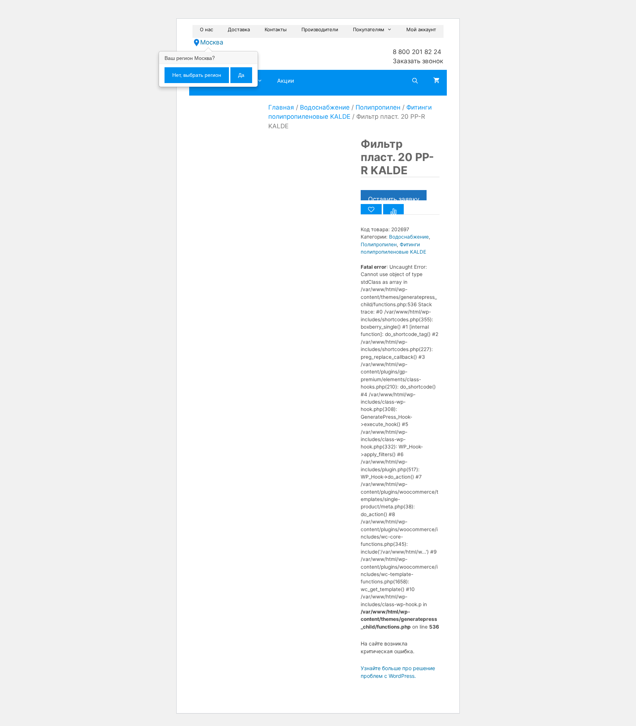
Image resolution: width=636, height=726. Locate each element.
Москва (211, 42)
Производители (319, 29)
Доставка (239, 29)
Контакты (276, 29)
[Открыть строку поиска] (415, 81)
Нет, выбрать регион (196, 75)
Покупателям (368, 29)
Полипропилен (378, 107)
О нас (206, 29)
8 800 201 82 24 (417, 52)
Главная (281, 107)
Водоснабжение (325, 107)
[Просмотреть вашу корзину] (436, 81)
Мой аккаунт (421, 29)
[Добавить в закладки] (371, 209)
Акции (285, 80)
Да (241, 75)
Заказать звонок (418, 61)
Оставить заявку (393, 198)
